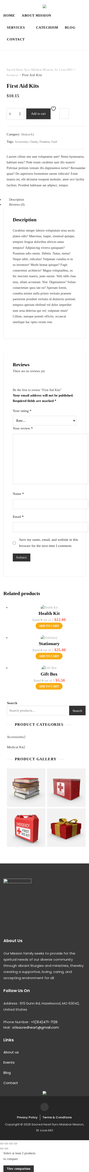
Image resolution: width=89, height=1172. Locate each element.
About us (11, 1052)
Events (9, 1062)
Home (9, 15)
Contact (16, 39)
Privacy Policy (27, 1117)
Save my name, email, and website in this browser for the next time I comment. (48, 543)
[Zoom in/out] (2, 1143)
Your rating (22, 411)
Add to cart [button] (49, 626)
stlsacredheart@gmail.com (35, 1027)
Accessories (21, 141)
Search (12, 703)
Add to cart (38, 113)
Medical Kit (27, 134)
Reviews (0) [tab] (17, 204)
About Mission (36, 15)
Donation (44, 141)
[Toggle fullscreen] (6, 1143)
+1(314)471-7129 (44, 1022)
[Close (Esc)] (15, 1143)
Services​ (16, 27)
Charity (34, 141)
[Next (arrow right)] (6, 1148)
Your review (23, 428)
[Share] (11, 1143)
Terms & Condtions (57, 1117)
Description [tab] (16, 199)
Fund (54, 141)
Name (18, 494)
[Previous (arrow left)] (2, 1148)
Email (18, 517)
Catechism (47, 27)
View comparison (18, 1168)
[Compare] (64, 113)
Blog (70, 27)
